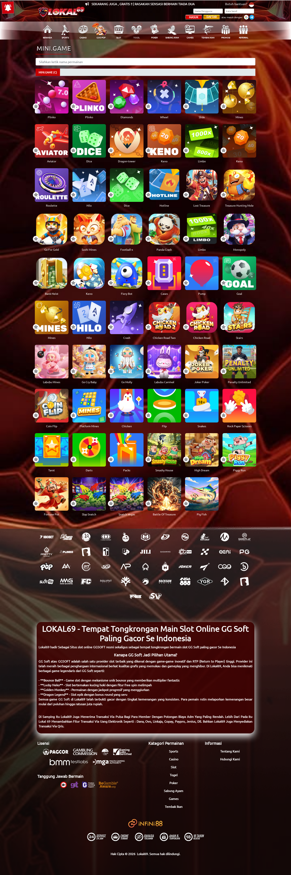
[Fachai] (86, 581)
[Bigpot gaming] (126, 552)
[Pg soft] (244, 552)
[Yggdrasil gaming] (126, 581)
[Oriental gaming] (185, 552)
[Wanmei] (185, 537)
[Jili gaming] (145, 552)
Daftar (211, 16)
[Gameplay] (244, 537)
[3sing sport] (106, 537)
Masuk (193, 17)
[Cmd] (66, 537)
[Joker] (185, 567)
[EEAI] (225, 552)
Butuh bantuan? (236, 4)
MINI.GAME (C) (48, 72)
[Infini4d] (225, 581)
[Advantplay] (126, 567)
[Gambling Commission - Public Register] (87, 754)
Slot (173, 767)
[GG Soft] (145, 537)
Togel (174, 775)
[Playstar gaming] (205, 567)
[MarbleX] (205, 552)
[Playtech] (165, 537)
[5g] (106, 567)
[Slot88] (46, 581)
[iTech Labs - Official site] (107, 754)
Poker (173, 783)
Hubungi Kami (230, 759)
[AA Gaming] (66, 567)
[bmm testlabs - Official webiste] (71, 764)
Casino (173, 759)
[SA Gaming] (165, 552)
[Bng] (244, 567)
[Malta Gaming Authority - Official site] (111, 764)
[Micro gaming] (225, 537)
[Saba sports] (86, 537)
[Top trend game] (106, 552)
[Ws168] (136, 596)
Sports (173, 751)
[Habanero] (165, 567)
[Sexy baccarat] (205, 537)
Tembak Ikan (174, 806)
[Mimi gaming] (66, 581)
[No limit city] (106, 581)
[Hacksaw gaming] (165, 581)
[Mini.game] (66, 552)
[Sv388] (155, 596)
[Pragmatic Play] (126, 537)
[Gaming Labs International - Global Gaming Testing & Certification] (124, 754)
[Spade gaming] (145, 567)
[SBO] (46, 537)
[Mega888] (185, 581)
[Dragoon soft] (145, 581)
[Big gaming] (86, 552)
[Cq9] (225, 567)
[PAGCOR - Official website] (57, 754)
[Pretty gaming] (46, 552)
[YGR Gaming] (205, 581)
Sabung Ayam (173, 791)
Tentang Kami (230, 751)
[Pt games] (86, 567)
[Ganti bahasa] (251, 4)
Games (174, 798)
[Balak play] (244, 581)
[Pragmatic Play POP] (46, 567)
